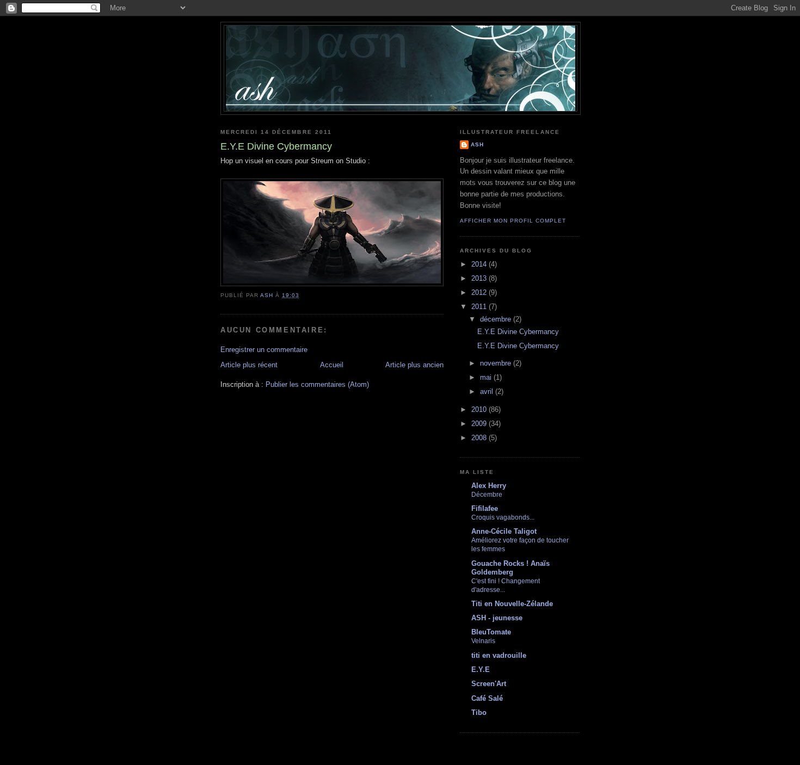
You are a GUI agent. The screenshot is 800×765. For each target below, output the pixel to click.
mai (487, 377)
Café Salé (487, 698)
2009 (480, 423)
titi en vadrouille (498, 655)
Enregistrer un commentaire (263, 350)
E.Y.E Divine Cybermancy (518, 332)
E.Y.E (480, 669)
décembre (496, 319)
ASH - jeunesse (496, 618)
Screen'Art (488, 684)
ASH (477, 144)
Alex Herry (488, 486)
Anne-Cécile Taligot (504, 531)
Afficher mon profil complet (513, 221)
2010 (480, 409)
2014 (480, 264)
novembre (496, 363)
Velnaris (483, 641)
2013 (480, 278)
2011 (480, 307)
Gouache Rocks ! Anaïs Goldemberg (510, 567)
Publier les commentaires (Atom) (317, 384)
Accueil (331, 365)
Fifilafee (484, 508)
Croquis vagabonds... (502, 517)
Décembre (486, 494)
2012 (480, 292)
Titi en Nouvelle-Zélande (512, 604)
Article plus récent (249, 365)
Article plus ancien (414, 365)
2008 (480, 438)
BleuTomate (491, 632)
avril (487, 391)
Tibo (479, 712)
